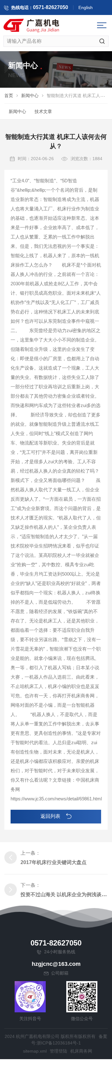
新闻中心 (30, 95)
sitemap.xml (35, 1051)
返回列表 (51, 816)
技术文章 (43, 111)
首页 (8, 95)
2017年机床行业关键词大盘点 (53, 862)
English (85, 7)
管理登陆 (58, 1051)
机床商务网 (81, 1051)
